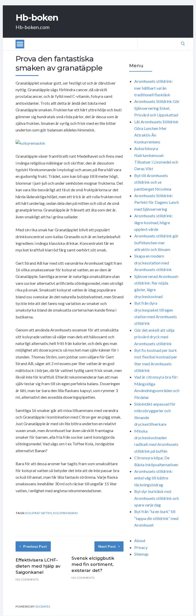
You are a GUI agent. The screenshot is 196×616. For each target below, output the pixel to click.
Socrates (42, 606)
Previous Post (35, 546)
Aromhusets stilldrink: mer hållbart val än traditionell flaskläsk (153, 88)
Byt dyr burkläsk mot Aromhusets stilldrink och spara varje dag (156, 498)
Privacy (141, 547)
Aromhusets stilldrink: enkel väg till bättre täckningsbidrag (153, 478)
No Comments (27, 579)
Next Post (107, 546)
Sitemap (141, 554)
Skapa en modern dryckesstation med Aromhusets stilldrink (153, 262)
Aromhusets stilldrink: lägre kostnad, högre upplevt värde (153, 222)
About (139, 540)
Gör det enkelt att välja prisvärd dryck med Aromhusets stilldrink (154, 337)
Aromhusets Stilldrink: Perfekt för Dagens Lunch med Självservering (156, 202)
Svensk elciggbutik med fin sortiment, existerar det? (92, 564)
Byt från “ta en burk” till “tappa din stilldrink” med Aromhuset (156, 518)
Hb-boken (37, 17)
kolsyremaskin (65, 513)
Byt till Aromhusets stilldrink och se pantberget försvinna (152, 182)
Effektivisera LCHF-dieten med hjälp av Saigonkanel (38, 566)
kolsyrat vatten (38, 513)
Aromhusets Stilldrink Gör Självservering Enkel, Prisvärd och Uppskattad (157, 108)
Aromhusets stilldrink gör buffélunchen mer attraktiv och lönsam (156, 242)
